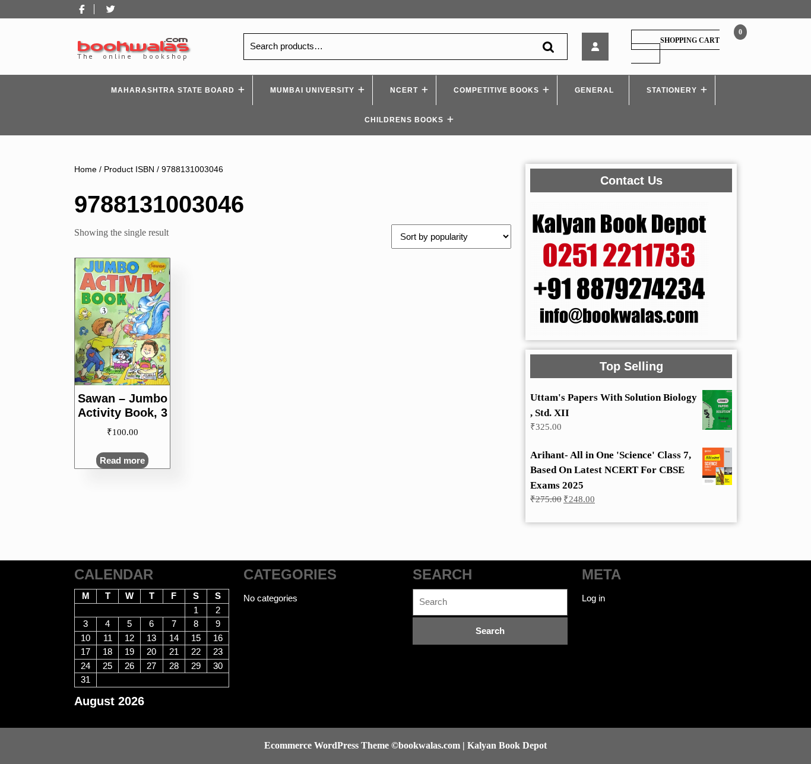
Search (548, 46)
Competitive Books (496, 90)
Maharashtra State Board (173, 90)
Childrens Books (404, 120)
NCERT (404, 90)
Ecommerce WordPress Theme (326, 745)
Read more (122, 460)
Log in (593, 598)
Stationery (672, 90)
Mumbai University (312, 90)
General (594, 90)
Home (85, 169)
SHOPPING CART (690, 40)
